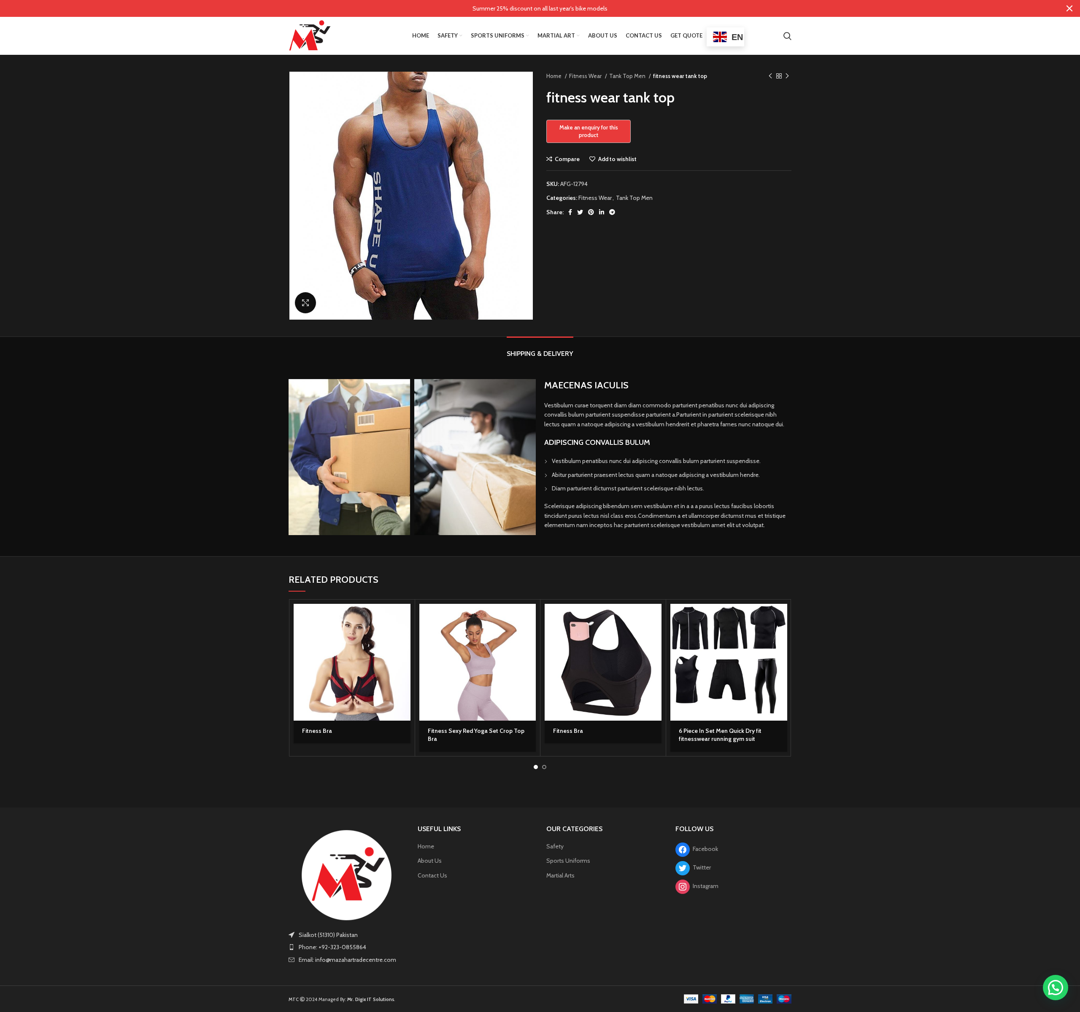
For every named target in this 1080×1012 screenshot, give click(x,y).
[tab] (540, 349)
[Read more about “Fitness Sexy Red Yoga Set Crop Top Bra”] (529, 617)
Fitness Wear (586, 76)
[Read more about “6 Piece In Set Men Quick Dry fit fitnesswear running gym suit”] (780, 617)
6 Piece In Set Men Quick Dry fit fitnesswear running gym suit (720, 735)
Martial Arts (560, 875)
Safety (555, 846)
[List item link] (347, 947)
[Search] (787, 35)
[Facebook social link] (570, 212)
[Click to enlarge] (305, 302)
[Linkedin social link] (602, 212)
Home (554, 76)
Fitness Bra (317, 731)
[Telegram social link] (612, 212)
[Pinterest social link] (591, 212)
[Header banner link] (527, 8)
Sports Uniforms (568, 860)
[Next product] (787, 76)
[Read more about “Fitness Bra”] (404, 617)
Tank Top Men (628, 76)
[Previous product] (770, 76)
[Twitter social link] (580, 212)
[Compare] (404, 655)
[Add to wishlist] (404, 674)
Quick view (404, 636)
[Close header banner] (1069, 8)
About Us (430, 860)
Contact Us (432, 875)
